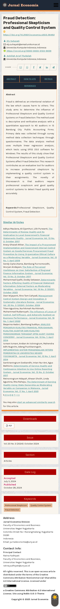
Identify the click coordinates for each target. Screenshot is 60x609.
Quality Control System (41, 505)
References (30, 86)
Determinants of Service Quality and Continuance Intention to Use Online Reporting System (27, 369)
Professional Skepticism (16, 505)
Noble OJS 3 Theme (34, 593)
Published (10, 484)
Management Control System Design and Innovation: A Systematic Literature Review (27, 298)
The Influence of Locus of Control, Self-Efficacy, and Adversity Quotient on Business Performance (29, 314)
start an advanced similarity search (36, 402)
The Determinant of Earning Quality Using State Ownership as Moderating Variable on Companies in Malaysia (29, 385)
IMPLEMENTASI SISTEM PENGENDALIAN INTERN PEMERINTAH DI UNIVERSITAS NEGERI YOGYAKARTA (28, 353)
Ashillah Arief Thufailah (18, 56)
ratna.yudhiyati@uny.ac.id (16, 565)
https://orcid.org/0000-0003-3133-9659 (28, 51)
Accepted (10, 478)
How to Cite (30, 79)
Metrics (48, 79)
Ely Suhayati (13, 41)
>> (18, 395)
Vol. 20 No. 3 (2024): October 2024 (21, 443)
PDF (10, 425)
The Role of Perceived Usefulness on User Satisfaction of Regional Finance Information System (26, 270)
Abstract (11, 79)
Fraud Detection (12, 510)
